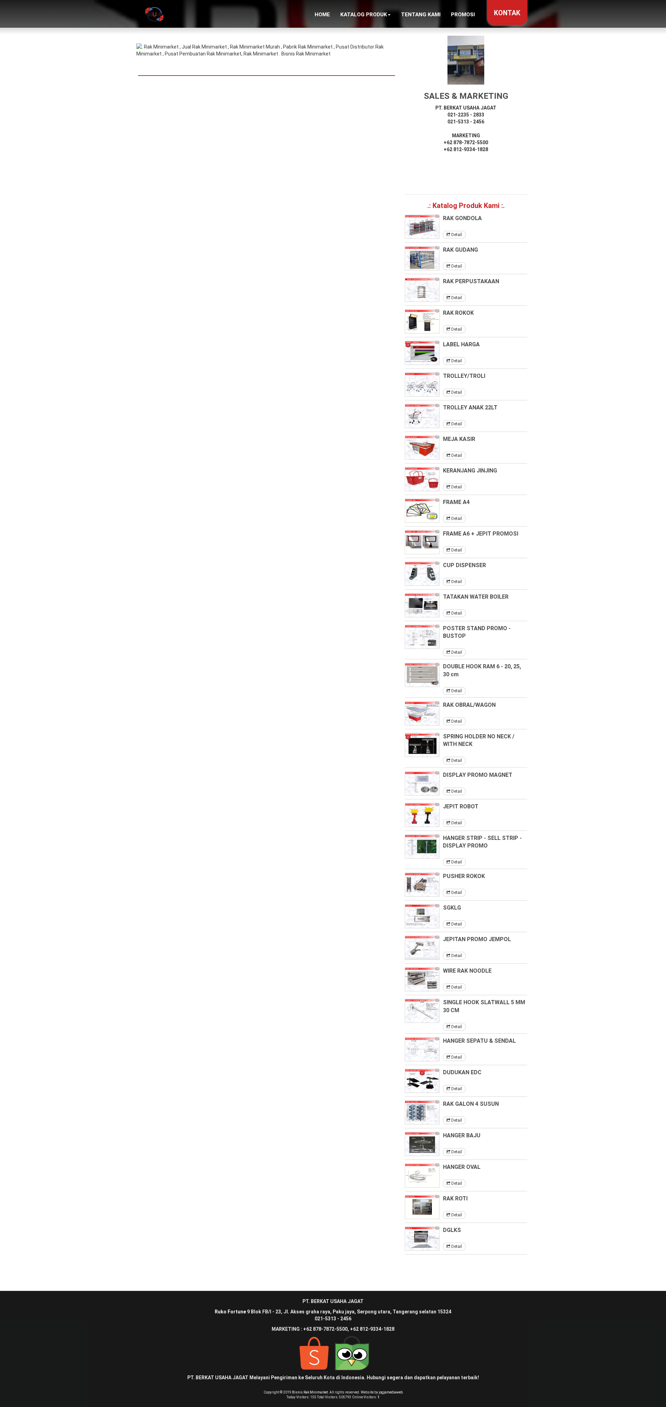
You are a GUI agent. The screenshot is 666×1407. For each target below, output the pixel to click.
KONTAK (507, 13)
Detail (456, 234)
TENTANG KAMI (421, 14)
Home (322, 14)
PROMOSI (463, 14)
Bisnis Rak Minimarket (310, 1392)
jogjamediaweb (391, 1392)
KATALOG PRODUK (363, 14)
